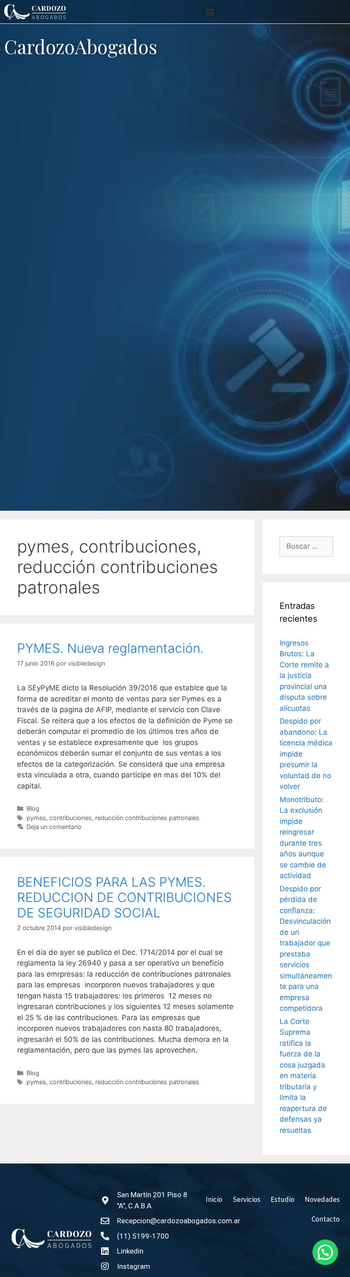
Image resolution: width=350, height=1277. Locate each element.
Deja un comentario (54, 826)
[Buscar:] (306, 546)
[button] (210, 12)
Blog (32, 808)
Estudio (283, 1199)
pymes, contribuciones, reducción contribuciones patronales (112, 817)
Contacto (326, 1219)
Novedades (322, 1199)
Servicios (246, 1199)
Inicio (214, 1199)
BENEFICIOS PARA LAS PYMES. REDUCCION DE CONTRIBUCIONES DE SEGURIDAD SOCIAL (124, 897)
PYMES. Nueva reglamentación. (110, 648)
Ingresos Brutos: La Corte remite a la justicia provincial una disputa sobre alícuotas (304, 676)
